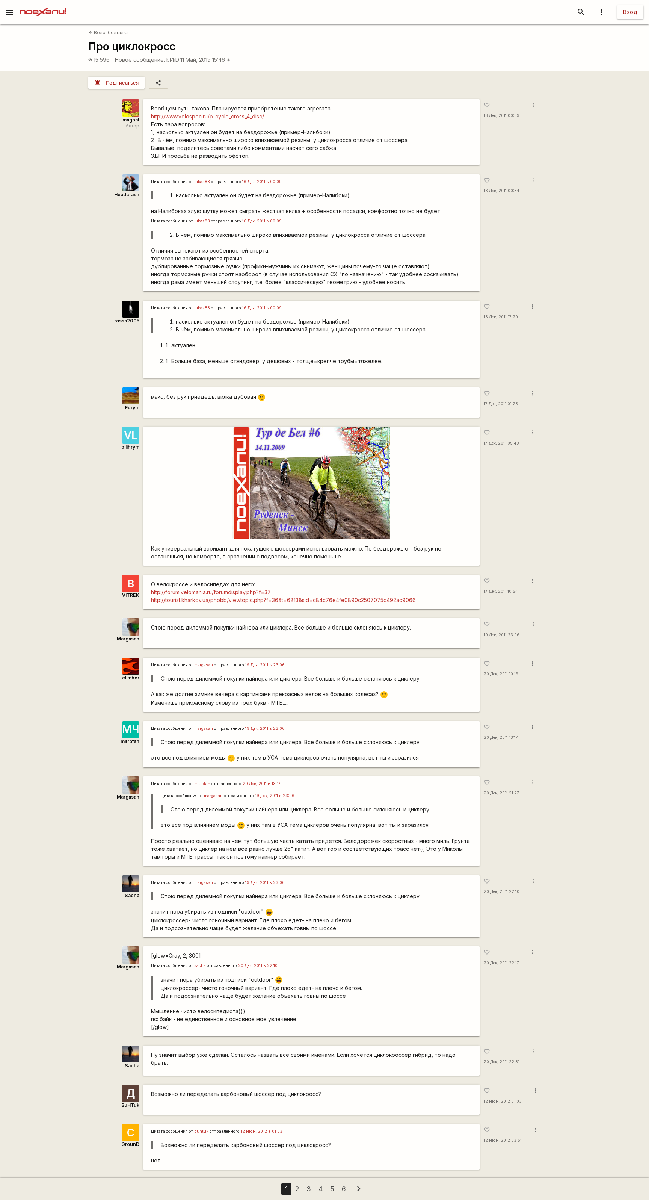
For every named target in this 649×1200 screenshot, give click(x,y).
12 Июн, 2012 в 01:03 (261, 1131)
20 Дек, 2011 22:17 (501, 963)
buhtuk (201, 1131)
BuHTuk (130, 1105)
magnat (130, 120)
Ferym (132, 407)
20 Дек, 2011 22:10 (501, 891)
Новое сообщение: (140, 59)
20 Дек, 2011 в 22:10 (258, 965)
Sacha (132, 895)
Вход (630, 12)
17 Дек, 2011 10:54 (501, 591)
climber (130, 678)
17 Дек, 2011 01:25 (501, 403)
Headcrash (126, 194)
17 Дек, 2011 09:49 (501, 443)
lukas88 (202, 181)
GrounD (130, 1144)
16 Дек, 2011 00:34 (501, 190)
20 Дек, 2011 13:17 (501, 737)
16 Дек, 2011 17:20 (501, 317)
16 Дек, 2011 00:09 (501, 115)
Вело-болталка (108, 32)
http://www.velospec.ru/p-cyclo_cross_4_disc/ (207, 116)
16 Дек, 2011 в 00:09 (262, 181)
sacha (200, 965)
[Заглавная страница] (43, 5)
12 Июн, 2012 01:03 (503, 1101)
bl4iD (172, 59)
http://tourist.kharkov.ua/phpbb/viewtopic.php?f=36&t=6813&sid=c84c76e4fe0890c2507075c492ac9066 (283, 600)
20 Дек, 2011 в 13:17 (262, 783)
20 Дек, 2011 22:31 (501, 1061)
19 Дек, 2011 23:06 (501, 635)
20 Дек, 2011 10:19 (501, 674)
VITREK (130, 595)
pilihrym (130, 447)
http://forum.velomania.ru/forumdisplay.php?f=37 (211, 592)
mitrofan (130, 741)
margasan (203, 665)
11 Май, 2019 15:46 (205, 59)
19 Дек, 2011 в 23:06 (265, 665)
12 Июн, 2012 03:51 (503, 1140)
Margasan (128, 639)
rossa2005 (126, 321)
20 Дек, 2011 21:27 (501, 793)
